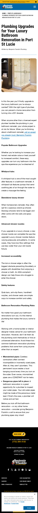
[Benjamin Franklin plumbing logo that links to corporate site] (7, 7)
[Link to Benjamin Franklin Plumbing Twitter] (12, 470)
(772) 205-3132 (19, 441)
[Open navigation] (34, 7)
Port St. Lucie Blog (14, 13)
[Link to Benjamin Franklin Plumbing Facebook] (8, 470)
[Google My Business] (30, 470)
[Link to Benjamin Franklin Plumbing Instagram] (19, 470)
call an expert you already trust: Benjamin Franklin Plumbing (18, 135)
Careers (4, 481)
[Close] (35, 494)
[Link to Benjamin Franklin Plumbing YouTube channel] (15, 470)
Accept (29, 508)
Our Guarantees (25, 478)
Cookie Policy (15, 503)
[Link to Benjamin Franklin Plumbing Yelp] (26, 470)
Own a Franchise (6, 484)
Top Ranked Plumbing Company (17, 1)
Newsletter (23, 484)
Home (4, 13)
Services (4, 478)
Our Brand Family (25, 481)
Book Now (17, 434)
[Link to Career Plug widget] (22, 470)
